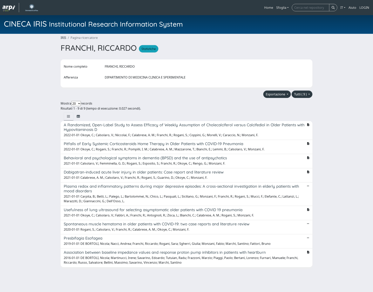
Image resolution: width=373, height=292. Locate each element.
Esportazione (276, 94)
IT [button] (341, 7)
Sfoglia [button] (281, 7)
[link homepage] (10, 7)
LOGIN (364, 7)
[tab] (68, 116)
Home (268, 7)
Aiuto (352, 7)
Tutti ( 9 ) (301, 94)
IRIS (63, 38)
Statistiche (148, 49)
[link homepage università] (31, 7)
